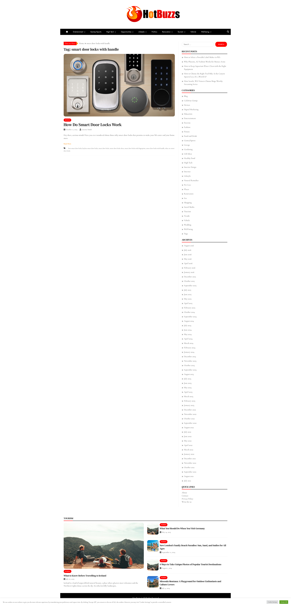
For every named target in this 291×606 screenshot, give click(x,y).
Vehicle (193, 31)
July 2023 (187, 378)
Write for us (186, 502)
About (184, 492)
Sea (185, 198)
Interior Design (190, 167)
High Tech (110, 31)
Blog (186, 96)
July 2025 (187, 290)
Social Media (189, 207)
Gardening (188, 149)
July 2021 (187, 480)
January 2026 (189, 272)
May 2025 (187, 299)
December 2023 (190, 356)
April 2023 (188, 392)
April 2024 (188, 338)
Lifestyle (141, 31)
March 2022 (188, 449)
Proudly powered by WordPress (129, 601)
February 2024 (189, 347)
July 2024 (187, 325)
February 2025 (189, 307)
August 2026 (189, 245)
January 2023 (189, 405)
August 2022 (189, 427)
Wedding (187, 224)
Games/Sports (95, 31)
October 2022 (189, 418)
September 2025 (190, 285)
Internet (187, 171)
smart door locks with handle (155, 148)
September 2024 (190, 316)
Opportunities (126, 31)
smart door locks (104, 148)
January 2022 (189, 454)
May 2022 (187, 440)
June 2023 (187, 383)
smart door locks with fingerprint (135, 148)
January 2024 (189, 352)
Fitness (186, 131)
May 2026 (188, 259)
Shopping (188, 202)
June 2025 (187, 294)
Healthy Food (189, 158)
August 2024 (189, 321)
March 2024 (188, 343)
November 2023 (190, 361)
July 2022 (187, 432)
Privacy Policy (187, 498)
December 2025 (190, 276)
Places (186, 189)
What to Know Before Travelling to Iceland (85, 575)
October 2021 (189, 467)
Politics (154, 31)
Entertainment (78, 31)
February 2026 (189, 267)
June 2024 (188, 330)
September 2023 (190, 370)
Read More (67, 144)
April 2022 (188, 445)
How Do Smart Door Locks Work (93, 124)
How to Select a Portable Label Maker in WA (202, 57)
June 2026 (188, 254)
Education (188, 114)
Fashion (187, 127)
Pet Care (187, 185)
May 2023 (187, 387)
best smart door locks (75, 148)
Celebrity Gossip (190, 100)
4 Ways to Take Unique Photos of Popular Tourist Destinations (190, 564)
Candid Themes (168, 601)
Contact (185, 495)
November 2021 (190, 463)
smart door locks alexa (117, 148)
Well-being (205, 31)
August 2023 (189, 374)
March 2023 (188, 396)
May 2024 (188, 334)
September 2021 (190, 472)
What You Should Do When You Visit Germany (182, 528)
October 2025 (189, 281)
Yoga (186, 233)
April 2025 (188, 303)
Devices (67, 120)
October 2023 (189, 365)
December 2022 (190, 409)
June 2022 (187, 436)
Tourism (180, 31)
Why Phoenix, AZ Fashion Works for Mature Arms (204, 61)
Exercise (187, 122)
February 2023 (189, 401)
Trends (186, 216)
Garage (187, 145)
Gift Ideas (188, 154)
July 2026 (187, 250)
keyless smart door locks (90, 148)
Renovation (166, 31)
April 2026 (188, 263)
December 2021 (190, 458)
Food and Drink (190, 136)
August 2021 (189, 476)
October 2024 (189, 312)
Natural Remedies (191, 180)
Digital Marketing (191, 109)
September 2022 (190, 423)
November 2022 (190, 414)
